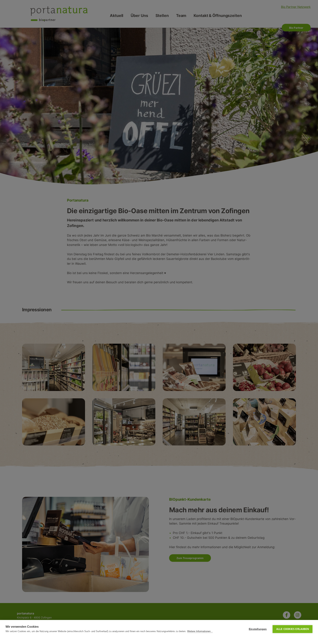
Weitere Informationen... (200, 631)
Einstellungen (258, 629)
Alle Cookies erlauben (292, 629)
